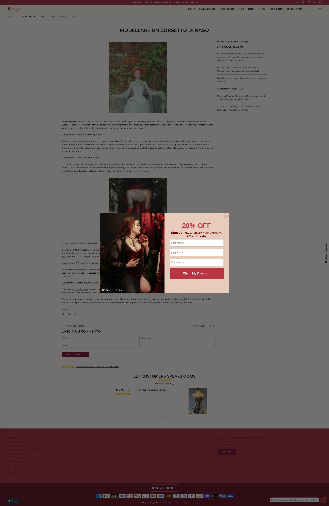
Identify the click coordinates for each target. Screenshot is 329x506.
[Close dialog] (226, 216)
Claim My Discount (197, 273)
